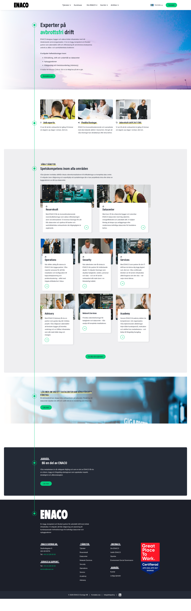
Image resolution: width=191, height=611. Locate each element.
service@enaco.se (46, 569)
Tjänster (82, 548)
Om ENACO (114, 548)
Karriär (112, 572)
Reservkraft (84, 552)
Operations (83, 568)
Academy (83, 576)
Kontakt (171, 5)
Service (82, 572)
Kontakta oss (48, 76)
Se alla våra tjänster (95, 356)
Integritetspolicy (109, 595)
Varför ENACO (115, 552)
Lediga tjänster (115, 576)
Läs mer (46, 407)
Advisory (83, 580)
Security (82, 564)
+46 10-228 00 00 (49, 554)
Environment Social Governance (121, 560)
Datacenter (83, 556)
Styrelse (113, 556)
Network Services (86, 560)
